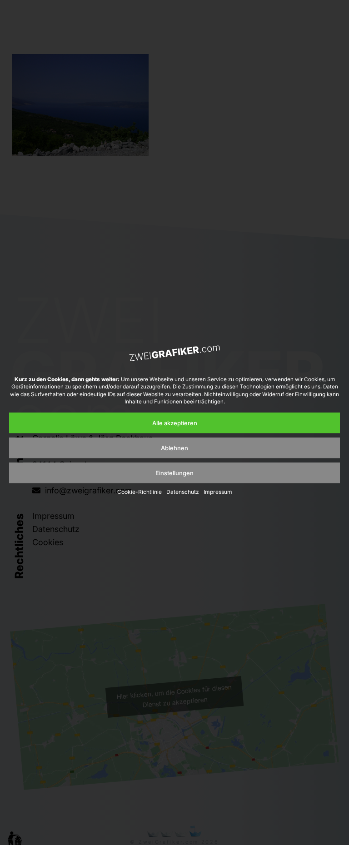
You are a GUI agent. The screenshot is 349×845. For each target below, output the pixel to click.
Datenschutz (182, 492)
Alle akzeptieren (174, 423)
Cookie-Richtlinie (139, 492)
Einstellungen (174, 473)
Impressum (218, 492)
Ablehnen (174, 448)
